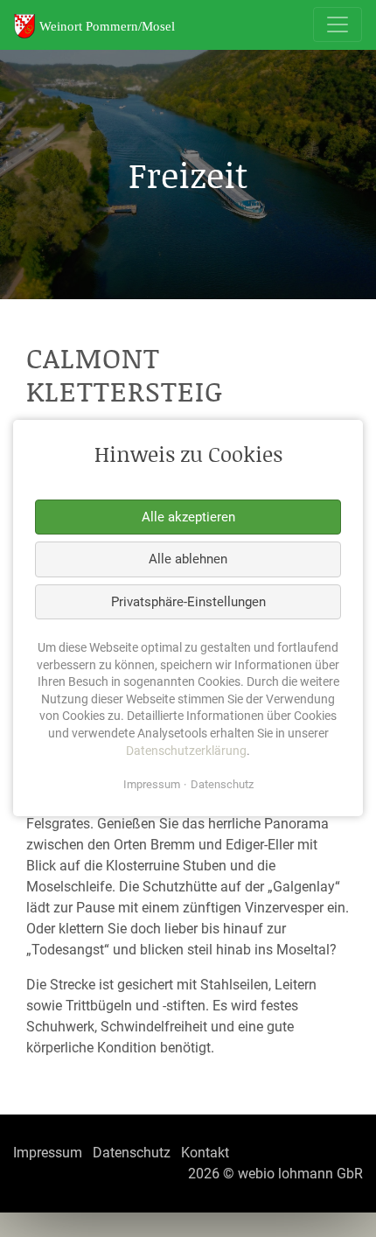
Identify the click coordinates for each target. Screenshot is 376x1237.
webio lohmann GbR (300, 1173)
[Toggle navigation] (337, 24)
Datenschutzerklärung (186, 751)
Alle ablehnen (188, 559)
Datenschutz (222, 785)
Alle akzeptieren (188, 517)
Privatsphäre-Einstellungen (188, 602)
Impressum (151, 785)
